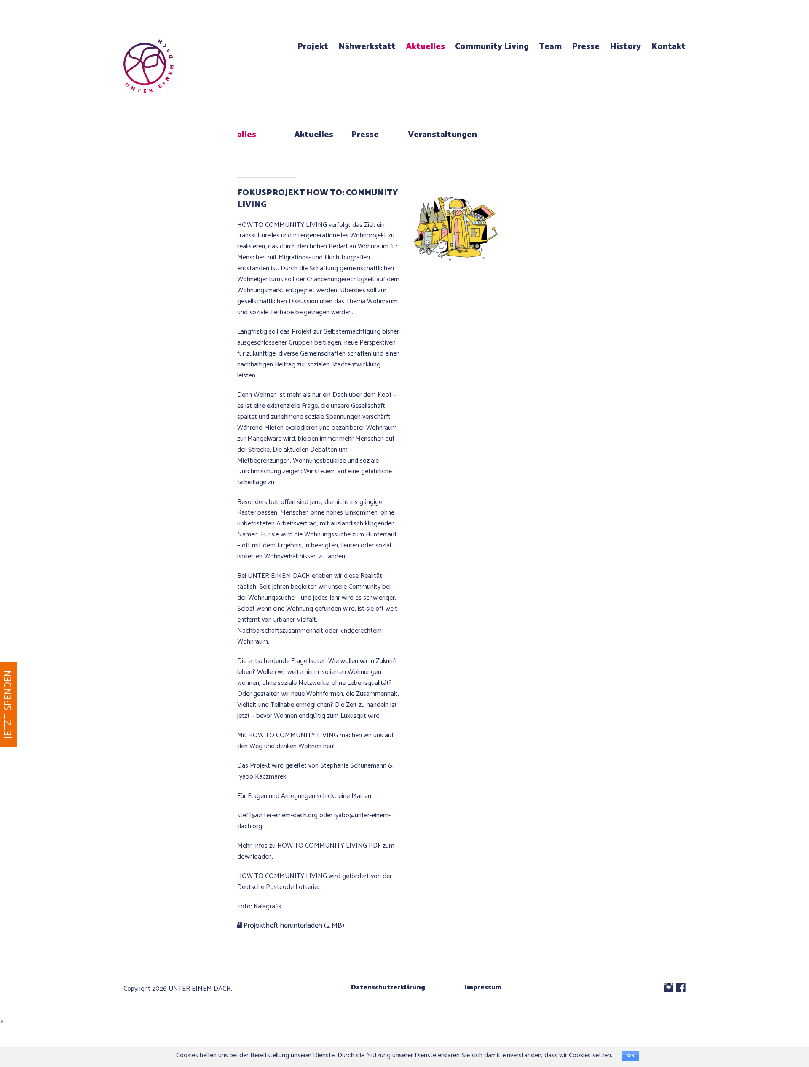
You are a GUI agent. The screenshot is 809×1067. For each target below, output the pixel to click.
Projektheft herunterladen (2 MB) (293, 925)
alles (246, 135)
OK (631, 1056)
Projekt (312, 47)
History (625, 47)
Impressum (483, 987)
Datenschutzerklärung (388, 987)
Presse (586, 47)
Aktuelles (425, 47)
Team (550, 47)
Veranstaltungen (442, 135)
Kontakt (668, 47)
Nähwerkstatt (367, 47)
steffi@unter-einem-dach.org (277, 815)
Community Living (492, 47)
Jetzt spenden (8, 704)
